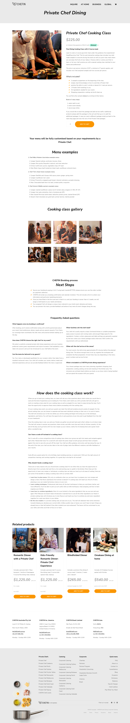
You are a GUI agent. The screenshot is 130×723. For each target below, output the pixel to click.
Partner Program (84, 666)
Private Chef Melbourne (46, 678)
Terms (90, 712)
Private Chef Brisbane (45, 681)
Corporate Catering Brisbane (68, 672)
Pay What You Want (111, 690)
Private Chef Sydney (45, 669)
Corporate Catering (65, 660)
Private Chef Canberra (45, 663)
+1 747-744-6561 (45, 635)
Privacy (96, 712)
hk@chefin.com (97, 631)
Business (96, 4)
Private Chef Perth (44, 666)
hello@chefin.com (44, 632)
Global (107, 4)
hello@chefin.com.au (18, 631)
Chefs (85, 712)
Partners (82, 663)
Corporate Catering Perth (67, 675)
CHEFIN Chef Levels (45, 693)
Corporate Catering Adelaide (68, 694)
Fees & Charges (113, 684)
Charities (82, 660)
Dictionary (114, 678)
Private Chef (42, 660)
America (81, 679)
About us (115, 663)
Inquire (74, 4)
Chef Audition (113, 687)
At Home (85, 4)
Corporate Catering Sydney (67, 664)
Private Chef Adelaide (45, 687)
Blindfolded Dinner (77, 555)
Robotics (115, 681)
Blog (116, 672)
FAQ (116, 660)
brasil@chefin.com (71, 631)
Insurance (103, 712)
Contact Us (114, 666)
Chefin (48, 702)
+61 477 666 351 (17, 634)
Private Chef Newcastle (46, 675)
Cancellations (113, 669)
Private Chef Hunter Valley (47, 672)
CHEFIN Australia (19, 3)
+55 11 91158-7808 (72, 634)
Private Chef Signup (45, 690)
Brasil (81, 682)
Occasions (115, 675)
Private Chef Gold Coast (46, 684)
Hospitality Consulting (86, 669)
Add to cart (84, 124)
